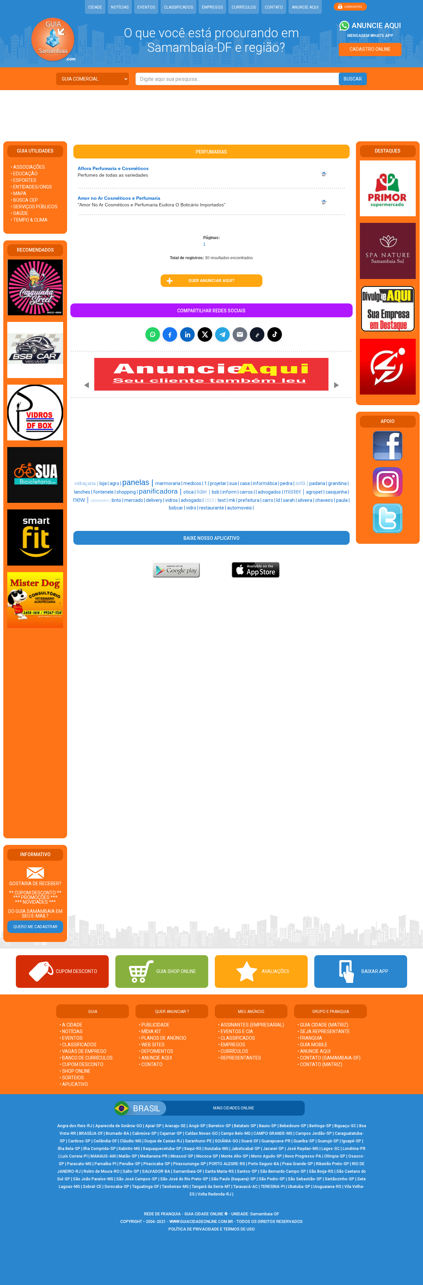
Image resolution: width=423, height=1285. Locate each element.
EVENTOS (146, 7)
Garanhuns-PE (198, 1141)
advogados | (271, 492)
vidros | (173, 500)
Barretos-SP (220, 1126)
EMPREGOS (212, 7)
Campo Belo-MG (235, 1133)
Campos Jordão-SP (313, 1133)
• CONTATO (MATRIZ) (319, 1064)
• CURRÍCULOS (233, 1051)
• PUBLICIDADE (154, 1024)
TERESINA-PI (273, 1186)
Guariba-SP (304, 1141)
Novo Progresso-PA (303, 1156)
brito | (118, 500)
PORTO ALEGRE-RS (227, 1164)
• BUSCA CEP (24, 200)
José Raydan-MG (303, 1148)
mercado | (135, 500)
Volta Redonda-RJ (214, 1194)
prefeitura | (250, 500)
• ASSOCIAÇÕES (28, 167)
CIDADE (95, 7)
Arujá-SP (197, 1126)
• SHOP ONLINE (75, 1071)
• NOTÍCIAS (71, 1031)
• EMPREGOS (231, 1044)
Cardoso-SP (79, 1141)
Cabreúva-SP (144, 1133)
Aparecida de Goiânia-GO (118, 1126)
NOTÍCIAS (120, 7)
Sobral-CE (92, 1186)
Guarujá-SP (328, 1141)
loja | (104, 483)
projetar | (219, 483)
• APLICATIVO (73, 1084)
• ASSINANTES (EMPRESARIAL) (251, 1024)
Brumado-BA (117, 1133)
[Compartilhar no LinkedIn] (187, 334)
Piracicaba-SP (156, 1164)
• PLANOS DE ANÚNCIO (162, 1038)
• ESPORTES (23, 180)
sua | (234, 483)
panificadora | (161, 491)
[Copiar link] (257, 334)
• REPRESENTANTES (239, 1057)
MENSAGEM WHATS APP (370, 35)
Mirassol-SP (182, 1156)
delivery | (155, 500)
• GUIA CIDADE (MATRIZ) (322, 1024)
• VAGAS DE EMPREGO (82, 1051)
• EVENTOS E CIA (235, 1031)
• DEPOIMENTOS (156, 1051)
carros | (248, 492)
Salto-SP (131, 1171)
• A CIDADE (70, 1024)
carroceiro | (101, 500)
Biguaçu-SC (345, 1126)
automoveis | (240, 507)
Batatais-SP (245, 1126)
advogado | (193, 500)
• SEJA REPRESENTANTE (324, 1031)
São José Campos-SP (136, 1179)
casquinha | (337, 492)
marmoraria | (169, 483)
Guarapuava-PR (275, 1141)
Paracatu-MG (79, 1164)
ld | (279, 500)
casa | (246, 483)
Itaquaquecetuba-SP (162, 1148)
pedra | (287, 483)
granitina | (338, 483)
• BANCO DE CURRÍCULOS (86, 1057)
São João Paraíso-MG (93, 1179)
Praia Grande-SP (297, 1164)
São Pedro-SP (272, 1179)
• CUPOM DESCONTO (81, 1064)
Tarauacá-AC (245, 1186)
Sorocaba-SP (116, 1186)
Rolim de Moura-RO (102, 1171)
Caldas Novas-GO (201, 1133)
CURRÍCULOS (244, 7)
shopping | (128, 492)
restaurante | (213, 507)
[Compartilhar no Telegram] (222, 334)
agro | (116, 483)
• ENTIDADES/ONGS (31, 187)
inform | (231, 492)
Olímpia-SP (334, 1156)
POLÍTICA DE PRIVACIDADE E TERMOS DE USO (212, 1229)
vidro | (192, 507)
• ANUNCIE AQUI (155, 1057)
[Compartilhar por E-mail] (240, 334)
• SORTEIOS (71, 1077)
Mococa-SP (207, 1156)
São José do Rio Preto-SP (184, 1179)
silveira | (306, 500)
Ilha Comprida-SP (99, 1148)
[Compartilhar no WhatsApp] (152, 334)
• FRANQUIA (310, 1038)
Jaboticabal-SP (245, 1148)
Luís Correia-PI (74, 1156)
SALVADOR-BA (156, 1171)
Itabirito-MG (129, 1148)
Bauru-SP (268, 1126)
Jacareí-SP (273, 1148)
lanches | (83, 492)
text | (223, 500)
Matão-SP (128, 1156)
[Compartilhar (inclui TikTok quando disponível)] (274, 334)
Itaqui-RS (193, 1148)
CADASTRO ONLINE (370, 49)
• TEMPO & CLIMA (29, 220)
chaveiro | (325, 500)
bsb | (217, 492)
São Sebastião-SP (305, 1179)
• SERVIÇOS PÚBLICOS (34, 206)
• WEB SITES (152, 1044)
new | (82, 499)
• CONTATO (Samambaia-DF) (329, 1057)
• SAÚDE (19, 213)
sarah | (290, 500)
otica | (190, 492)
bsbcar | (177, 507)
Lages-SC (331, 1148)
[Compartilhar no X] (205, 334)
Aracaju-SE (175, 1126)
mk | (233, 500)
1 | (207, 483)
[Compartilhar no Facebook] (170, 334)
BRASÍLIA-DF (91, 1133)
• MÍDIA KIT (150, 1031)
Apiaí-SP (153, 1126)
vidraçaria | (86, 483)
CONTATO (274, 7)
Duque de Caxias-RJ (163, 1141)
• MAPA (18, 193)
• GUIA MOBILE (312, 1044)
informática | (266, 483)
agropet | (316, 492)
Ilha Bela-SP (69, 1148)
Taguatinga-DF (145, 1186)
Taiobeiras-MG (175, 1186)
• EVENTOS (71, 1038)
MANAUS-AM (103, 1156)
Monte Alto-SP (234, 1156)
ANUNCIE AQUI (305, 7)
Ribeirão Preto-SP (332, 1164)
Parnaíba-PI (105, 1164)
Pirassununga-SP (189, 1164)
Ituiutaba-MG (216, 1148)
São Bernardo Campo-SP (283, 1171)
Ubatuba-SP (299, 1186)
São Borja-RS (321, 1171)
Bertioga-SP (320, 1126)
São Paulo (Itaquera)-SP (233, 1179)
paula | (343, 500)
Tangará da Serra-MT (211, 1186)
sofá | (302, 483)
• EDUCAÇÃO (24, 173)
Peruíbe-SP (129, 1164)
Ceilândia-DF (105, 1141)
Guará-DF (249, 1141)
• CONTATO (151, 1064)
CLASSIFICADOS (178, 7)
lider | (204, 491)
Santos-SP (247, 1171)
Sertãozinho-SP (339, 1179)
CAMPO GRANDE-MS (272, 1133)
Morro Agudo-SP (266, 1156)
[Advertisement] (211, 111)
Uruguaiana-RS (327, 1186)
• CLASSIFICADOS (77, 1044)
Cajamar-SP (171, 1133)
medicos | (193, 483)
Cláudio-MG (130, 1141)
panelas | (138, 482)
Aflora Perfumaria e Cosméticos (113, 168)
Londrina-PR (354, 1148)
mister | (295, 491)
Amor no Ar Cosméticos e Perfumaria (119, 198)
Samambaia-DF (187, 1171)
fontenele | (105, 492)
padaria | (318, 483)
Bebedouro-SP (293, 1126)
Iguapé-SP (351, 1141)
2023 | (211, 500)
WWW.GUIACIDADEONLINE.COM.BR (201, 1221)
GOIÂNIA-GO (226, 1141)
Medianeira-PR (154, 1156)
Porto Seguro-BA (263, 1164)
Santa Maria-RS (219, 1171)
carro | (269, 500)
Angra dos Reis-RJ (74, 1126)
